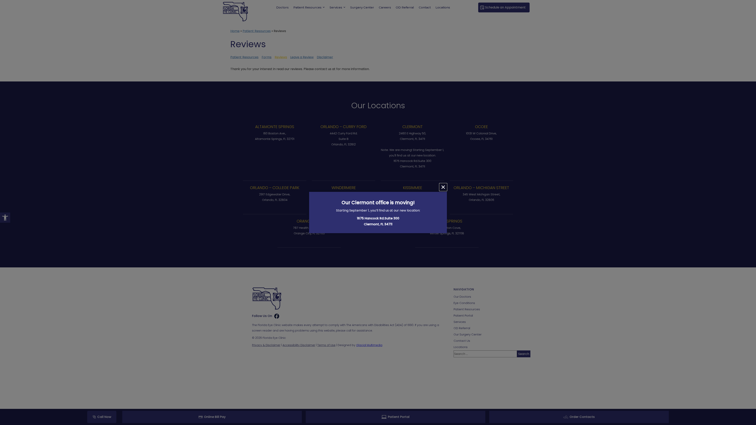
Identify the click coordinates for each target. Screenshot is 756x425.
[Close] (443, 187)
